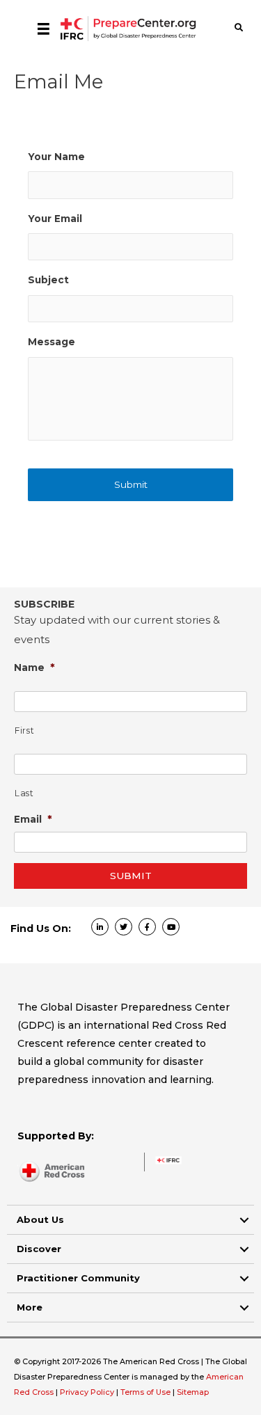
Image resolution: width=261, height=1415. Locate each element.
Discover (39, 1248)
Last (24, 793)
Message (51, 341)
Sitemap (193, 1392)
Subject (48, 279)
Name (34, 667)
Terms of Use (145, 1392)
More (29, 1307)
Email (33, 818)
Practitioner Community (78, 1277)
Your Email (55, 218)
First (24, 730)
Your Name (56, 156)
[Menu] (43, 28)
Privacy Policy (88, 1392)
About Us (40, 1219)
